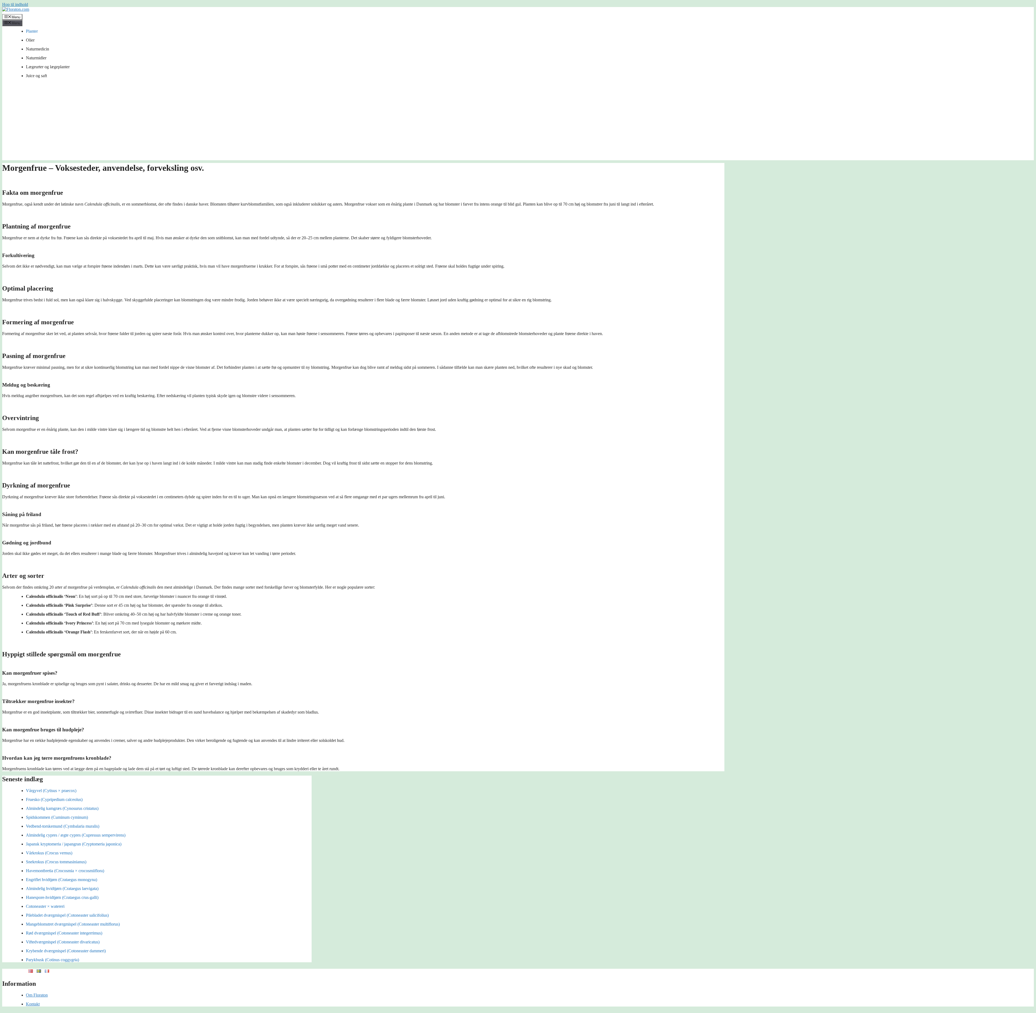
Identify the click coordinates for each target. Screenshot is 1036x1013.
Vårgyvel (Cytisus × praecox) (51, 790)
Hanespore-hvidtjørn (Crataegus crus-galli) (62, 897)
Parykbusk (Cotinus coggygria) (52, 959)
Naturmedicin (37, 49)
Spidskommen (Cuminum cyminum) (57, 817)
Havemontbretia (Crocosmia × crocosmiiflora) (65, 870)
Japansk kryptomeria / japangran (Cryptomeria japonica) (73, 844)
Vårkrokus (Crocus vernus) (49, 853)
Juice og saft (36, 75)
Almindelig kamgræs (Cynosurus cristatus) (62, 808)
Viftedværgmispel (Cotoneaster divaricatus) (63, 942)
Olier (30, 40)
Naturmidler (36, 58)
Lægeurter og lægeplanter (48, 66)
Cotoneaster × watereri (45, 906)
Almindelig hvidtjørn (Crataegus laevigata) (62, 888)
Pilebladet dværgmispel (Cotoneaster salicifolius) (67, 915)
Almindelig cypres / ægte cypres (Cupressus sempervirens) (75, 835)
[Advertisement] (518, 122)
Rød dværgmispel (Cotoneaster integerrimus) (64, 933)
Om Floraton (37, 995)
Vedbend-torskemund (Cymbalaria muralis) (62, 826)
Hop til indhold (15, 4)
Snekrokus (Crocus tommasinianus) (56, 861)
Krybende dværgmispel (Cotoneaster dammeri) (66, 951)
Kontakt (33, 1004)
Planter (32, 31)
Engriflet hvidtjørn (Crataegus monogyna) (61, 879)
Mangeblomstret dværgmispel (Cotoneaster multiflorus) (73, 924)
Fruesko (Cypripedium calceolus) (54, 799)
